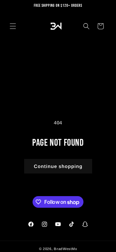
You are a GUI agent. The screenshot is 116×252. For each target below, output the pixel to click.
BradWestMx (65, 249)
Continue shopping (58, 166)
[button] (13, 26)
